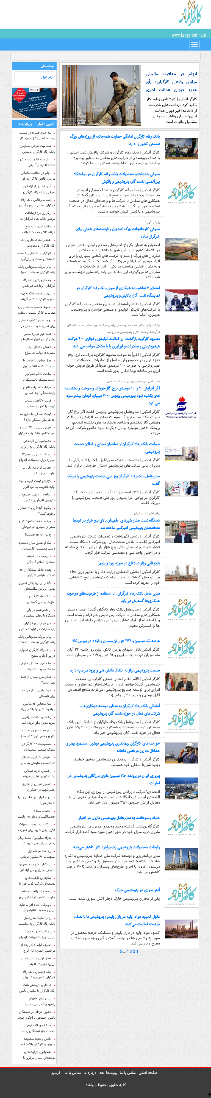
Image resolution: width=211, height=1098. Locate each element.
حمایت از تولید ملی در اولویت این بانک (39, 470)
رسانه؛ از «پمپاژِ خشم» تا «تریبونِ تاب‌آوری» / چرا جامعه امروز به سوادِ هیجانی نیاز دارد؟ (36, 497)
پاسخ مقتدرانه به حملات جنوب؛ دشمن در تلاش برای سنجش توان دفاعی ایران (37, 894)
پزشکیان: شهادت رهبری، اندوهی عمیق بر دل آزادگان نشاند (37, 867)
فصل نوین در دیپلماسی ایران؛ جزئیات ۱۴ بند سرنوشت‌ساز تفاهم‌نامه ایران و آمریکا (36, 961)
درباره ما (90, 1073)
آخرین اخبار (46, 124)
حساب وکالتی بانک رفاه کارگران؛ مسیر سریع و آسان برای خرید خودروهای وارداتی (36, 202)
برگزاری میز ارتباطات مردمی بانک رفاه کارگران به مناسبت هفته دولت (37, 215)
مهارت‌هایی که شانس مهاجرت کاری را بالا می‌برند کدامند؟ (37, 706)
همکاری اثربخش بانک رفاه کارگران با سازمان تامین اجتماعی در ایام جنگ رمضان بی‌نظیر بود (36, 987)
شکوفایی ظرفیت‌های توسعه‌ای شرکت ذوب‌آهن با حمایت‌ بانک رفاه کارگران (37, 880)
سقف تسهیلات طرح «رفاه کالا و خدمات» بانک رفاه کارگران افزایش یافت (38, 229)
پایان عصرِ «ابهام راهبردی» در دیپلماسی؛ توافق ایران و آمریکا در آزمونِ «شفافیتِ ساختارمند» (36, 1001)
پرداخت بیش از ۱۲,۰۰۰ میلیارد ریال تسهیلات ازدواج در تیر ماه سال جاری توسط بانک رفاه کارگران (37, 457)
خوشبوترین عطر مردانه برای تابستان (38, 693)
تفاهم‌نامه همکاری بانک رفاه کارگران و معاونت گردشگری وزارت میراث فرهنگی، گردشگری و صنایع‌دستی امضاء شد (37, 242)
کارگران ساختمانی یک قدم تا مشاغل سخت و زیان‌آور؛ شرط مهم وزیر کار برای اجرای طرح (36, 256)
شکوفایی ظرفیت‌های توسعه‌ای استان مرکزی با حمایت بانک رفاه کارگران (39, 1054)
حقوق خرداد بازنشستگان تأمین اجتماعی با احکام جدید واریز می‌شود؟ (36, 1014)
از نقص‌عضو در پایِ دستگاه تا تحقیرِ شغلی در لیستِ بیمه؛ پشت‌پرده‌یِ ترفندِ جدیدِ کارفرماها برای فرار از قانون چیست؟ (38, 612)
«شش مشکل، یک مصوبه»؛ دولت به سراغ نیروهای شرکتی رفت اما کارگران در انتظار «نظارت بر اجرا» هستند (37, 349)
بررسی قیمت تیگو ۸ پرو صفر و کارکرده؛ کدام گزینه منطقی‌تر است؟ (38, 296)
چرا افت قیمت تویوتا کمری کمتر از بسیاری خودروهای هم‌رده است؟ (36, 524)
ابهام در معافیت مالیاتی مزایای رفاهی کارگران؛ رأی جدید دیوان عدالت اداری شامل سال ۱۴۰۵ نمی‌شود (38, 175)
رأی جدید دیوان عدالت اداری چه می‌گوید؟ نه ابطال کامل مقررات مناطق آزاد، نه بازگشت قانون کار (37, 733)
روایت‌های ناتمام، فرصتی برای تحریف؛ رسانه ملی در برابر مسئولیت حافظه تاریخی (36, 323)
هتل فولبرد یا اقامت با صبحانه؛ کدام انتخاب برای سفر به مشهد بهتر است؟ (38, 363)
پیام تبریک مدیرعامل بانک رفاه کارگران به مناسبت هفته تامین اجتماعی (36, 639)
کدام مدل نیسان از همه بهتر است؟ (38, 679)
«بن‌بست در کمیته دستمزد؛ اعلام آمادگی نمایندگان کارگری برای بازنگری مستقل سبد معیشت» (41, 559)
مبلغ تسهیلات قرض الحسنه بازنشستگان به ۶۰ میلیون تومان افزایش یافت (38, 1028)
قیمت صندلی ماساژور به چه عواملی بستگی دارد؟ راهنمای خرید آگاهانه (37, 416)
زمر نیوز (47, 77)
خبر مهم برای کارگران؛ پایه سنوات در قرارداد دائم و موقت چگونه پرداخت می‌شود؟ (37, 626)
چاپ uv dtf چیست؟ (37, 534)
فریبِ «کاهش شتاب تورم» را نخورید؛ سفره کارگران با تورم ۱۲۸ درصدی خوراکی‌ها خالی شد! (37, 403)
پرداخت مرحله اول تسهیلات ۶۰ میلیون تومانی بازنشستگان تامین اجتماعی (37, 853)
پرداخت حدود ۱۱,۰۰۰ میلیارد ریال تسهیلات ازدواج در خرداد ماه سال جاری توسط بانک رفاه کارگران (37, 934)
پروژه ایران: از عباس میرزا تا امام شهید (36, 800)
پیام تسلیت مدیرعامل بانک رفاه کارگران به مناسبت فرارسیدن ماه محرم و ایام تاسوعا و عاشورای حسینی (36, 920)
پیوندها (112, 1073)
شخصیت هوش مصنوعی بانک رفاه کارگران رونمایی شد (37, 148)
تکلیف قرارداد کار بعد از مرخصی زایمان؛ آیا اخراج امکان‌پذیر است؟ (38, 947)
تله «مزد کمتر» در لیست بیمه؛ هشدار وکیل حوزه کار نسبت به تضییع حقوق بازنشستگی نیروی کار (37, 135)
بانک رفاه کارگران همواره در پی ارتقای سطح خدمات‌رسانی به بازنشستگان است (36, 652)
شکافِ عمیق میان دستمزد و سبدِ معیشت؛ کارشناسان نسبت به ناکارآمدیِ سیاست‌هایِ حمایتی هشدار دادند (36, 545)
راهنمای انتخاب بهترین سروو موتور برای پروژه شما (38, 719)
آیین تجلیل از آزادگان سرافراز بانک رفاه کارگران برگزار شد (39, 189)
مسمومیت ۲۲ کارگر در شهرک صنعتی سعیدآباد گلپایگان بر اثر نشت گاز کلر (37, 746)
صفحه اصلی (148, 1073)
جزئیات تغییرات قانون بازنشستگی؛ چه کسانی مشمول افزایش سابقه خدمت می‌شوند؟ (36, 390)
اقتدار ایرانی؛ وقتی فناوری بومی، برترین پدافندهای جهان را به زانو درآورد (36, 585)
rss (101, 1073)
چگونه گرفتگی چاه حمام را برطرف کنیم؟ (36, 510)
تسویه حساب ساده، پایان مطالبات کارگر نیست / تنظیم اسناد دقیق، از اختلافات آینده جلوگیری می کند (36, 309)
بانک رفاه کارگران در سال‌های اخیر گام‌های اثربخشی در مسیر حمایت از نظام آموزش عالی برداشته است (37, 599)
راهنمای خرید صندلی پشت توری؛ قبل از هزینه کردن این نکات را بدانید (39, 773)
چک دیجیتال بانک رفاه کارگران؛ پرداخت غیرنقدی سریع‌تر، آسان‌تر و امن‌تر (38, 282)
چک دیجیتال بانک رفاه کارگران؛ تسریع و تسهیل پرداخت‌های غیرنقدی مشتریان (39, 974)
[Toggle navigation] (194, 44)
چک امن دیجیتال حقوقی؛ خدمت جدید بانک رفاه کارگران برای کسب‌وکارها (36, 666)
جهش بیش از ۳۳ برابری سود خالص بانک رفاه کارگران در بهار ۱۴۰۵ (36, 430)
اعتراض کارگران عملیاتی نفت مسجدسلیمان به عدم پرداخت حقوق (38, 760)
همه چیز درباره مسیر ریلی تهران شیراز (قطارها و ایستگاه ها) (38, 336)
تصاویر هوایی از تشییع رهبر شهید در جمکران (38, 786)
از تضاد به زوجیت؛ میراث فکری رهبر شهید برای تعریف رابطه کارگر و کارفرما (36, 827)
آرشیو (55, 1073)
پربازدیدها (25, 124)
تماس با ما (128, 1073)
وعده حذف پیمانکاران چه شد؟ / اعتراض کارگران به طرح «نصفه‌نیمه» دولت (37, 572)
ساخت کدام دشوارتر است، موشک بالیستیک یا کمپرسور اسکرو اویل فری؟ (38, 376)
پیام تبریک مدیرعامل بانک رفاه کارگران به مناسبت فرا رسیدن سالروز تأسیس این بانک (36, 269)
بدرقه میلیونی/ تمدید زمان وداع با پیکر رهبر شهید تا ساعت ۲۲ (36, 840)
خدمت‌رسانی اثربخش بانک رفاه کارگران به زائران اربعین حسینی (38, 443)
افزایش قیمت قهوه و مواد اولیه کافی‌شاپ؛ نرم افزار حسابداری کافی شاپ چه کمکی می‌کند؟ (37, 483)
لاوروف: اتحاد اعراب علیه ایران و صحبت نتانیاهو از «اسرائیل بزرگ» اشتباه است (36, 907)
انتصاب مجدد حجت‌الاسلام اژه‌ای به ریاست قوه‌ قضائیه (36, 813)
